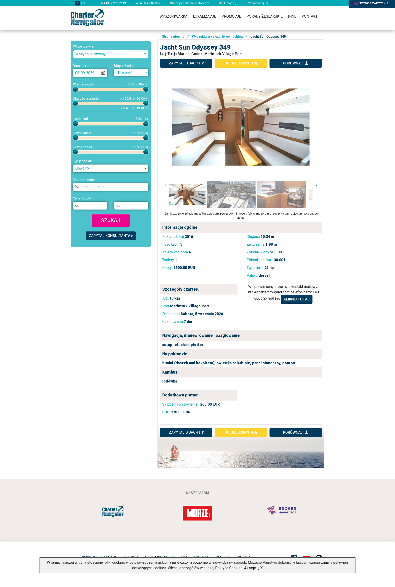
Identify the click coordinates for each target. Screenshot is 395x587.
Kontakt (310, 16)
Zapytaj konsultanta (109, 236)
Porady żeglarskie (264, 16)
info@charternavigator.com (191, 3)
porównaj (293, 63)
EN (83, 3)
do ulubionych (239, 63)
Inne (292, 16)
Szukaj (110, 220)
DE (88, 3)
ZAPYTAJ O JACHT (184, 432)
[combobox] (110, 54)
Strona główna (173, 37)
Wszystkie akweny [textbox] (90, 54)
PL (77, 3)
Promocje (231, 16)
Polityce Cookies (229, 568)
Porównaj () (259, 3)
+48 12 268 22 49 (114, 3)
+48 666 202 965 (149, 3)
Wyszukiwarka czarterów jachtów (217, 37)
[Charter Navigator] (87, 17)
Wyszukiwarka (173, 16)
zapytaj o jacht (184, 63)
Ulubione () (230, 3)
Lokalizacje (204, 16)
